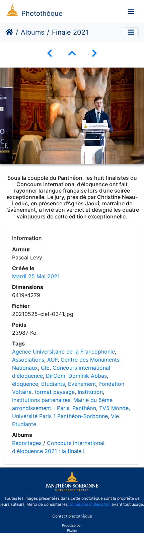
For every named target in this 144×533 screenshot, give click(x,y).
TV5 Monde (114, 408)
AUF (52, 359)
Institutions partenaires (41, 400)
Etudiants (53, 383)
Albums (32, 32)
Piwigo (72, 530)
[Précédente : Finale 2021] (49, 53)
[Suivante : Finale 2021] (94, 53)
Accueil (9, 32)
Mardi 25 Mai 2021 (36, 276)
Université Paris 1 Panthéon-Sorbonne (60, 416)
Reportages (27, 443)
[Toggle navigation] (131, 11)
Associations (28, 359)
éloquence (25, 383)
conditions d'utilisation (90, 504)
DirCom (55, 375)
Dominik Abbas (87, 375)
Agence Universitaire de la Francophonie (63, 351)
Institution (90, 391)
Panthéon (84, 408)
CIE (45, 367)
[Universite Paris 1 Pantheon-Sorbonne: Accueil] (72, 490)
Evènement (82, 383)
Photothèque (42, 13)
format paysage (54, 391)
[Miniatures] (72, 53)
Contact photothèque (72, 515)
